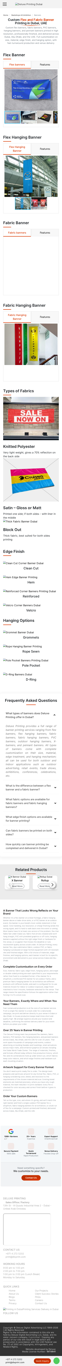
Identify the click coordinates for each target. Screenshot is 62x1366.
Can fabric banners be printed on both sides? (29, 832)
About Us (13, 1293)
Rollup (45, 880)
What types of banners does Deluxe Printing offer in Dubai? (27, 715)
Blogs (11, 1297)
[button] (54, 90)
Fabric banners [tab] (17, 232)
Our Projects (41, 1290)
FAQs (37, 1297)
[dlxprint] (31, 4)
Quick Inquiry (42, 1361)
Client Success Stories (46, 1293)
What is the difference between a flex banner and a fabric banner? (28, 787)
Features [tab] (45, 64)
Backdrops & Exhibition (21, 15)
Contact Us (31, 1177)
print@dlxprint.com (15, 1256)
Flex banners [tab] (17, 64)
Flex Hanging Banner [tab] (17, 148)
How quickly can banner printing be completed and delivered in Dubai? (27, 846)
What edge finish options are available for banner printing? (29, 818)
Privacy (12, 1303)
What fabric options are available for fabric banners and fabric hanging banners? (28, 803)
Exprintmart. (35, 1337)
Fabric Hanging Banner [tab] (17, 316)
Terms (11, 1300)
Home (5, 15)
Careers (38, 1300)
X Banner (17, 880)
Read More (17, 886)
